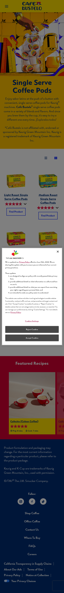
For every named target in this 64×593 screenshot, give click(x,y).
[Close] (57, 251)
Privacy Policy (24, 262)
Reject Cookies (32, 329)
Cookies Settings (32, 321)
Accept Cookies (32, 337)
